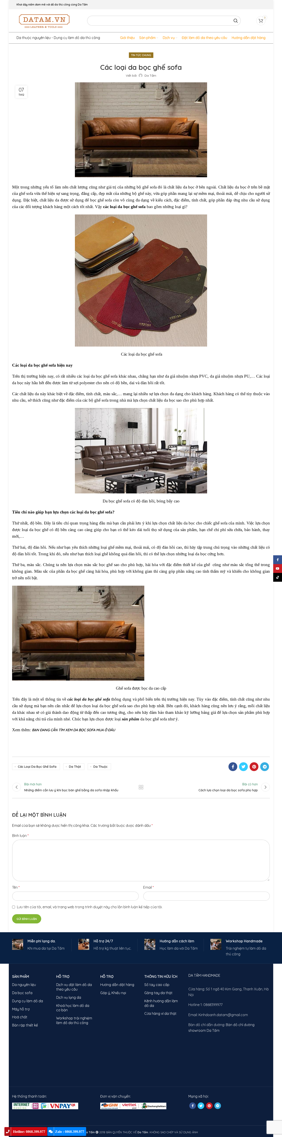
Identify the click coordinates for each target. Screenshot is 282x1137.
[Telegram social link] (264, 766)
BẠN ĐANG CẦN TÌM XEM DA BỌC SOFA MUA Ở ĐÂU (73, 730)
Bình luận (20, 835)
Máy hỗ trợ (21, 1009)
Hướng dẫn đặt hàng (117, 984)
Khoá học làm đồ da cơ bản (72, 1007)
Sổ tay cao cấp (156, 984)
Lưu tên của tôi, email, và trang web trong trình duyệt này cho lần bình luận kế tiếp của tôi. (89, 907)
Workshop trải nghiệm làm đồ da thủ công (74, 1020)
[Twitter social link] (243, 766)
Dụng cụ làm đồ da (27, 1001)
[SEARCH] (236, 21)
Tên (16, 887)
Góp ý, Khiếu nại (113, 993)
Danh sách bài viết (141, 787)
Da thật (75, 767)
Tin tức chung (141, 55)
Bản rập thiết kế (25, 1025)
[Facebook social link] (232, 766)
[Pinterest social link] (254, 766)
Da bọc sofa (22, 993)
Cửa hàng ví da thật (160, 1013)
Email (148, 887)
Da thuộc (100, 767)
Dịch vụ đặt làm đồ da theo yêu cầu (74, 986)
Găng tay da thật (158, 993)
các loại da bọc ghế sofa (37, 767)
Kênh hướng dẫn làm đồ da (161, 1003)
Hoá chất (19, 1017)
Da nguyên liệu (24, 984)
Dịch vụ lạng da (68, 997)
